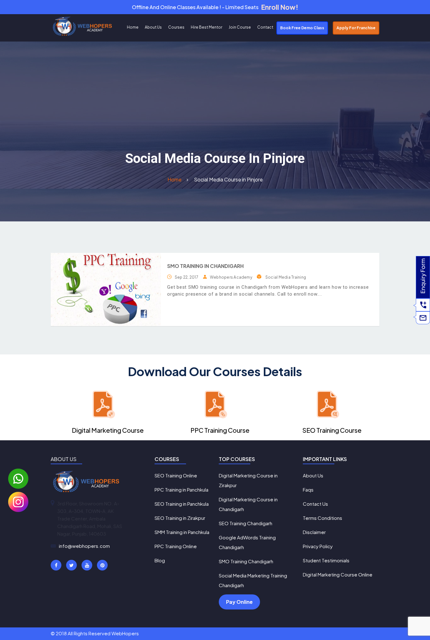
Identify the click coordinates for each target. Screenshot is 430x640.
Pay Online (239, 601)
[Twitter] (71, 565)
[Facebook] (56, 565)
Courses (176, 27)
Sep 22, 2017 (186, 277)
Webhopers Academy (231, 277)
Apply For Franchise (356, 27)
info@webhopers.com (84, 546)
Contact (265, 27)
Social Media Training (285, 277)
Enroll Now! (279, 7)
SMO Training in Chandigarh (205, 266)
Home (133, 27)
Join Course (240, 27)
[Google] (87, 565)
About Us (153, 27)
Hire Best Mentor (206, 27)
